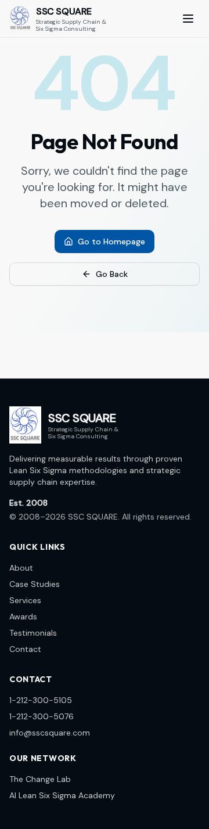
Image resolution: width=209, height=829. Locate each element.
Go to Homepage (111, 241)
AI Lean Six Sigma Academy (62, 795)
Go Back (112, 274)
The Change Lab (40, 779)
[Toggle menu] (188, 18)
